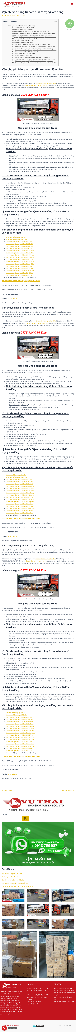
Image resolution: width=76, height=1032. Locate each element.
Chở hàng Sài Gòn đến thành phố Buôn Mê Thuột (17, 886)
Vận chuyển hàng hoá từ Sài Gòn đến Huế (15, 883)
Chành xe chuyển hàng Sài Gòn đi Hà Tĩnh (19, 275)
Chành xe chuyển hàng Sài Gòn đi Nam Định (20, 253)
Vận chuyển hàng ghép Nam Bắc (16, 237)
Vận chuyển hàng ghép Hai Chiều (16, 239)
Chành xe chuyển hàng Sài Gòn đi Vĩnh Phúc (20, 262)
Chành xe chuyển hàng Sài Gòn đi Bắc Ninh (19, 246)
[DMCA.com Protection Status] (38, 1025)
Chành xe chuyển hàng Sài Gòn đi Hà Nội (19, 241)
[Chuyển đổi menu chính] (72, 4)
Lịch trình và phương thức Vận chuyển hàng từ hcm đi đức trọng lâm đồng (33, 35)
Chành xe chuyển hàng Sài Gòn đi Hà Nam (19, 266)
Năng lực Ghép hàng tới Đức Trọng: (23, 29)
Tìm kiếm (5, 815)
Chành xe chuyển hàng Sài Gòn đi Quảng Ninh (20, 257)
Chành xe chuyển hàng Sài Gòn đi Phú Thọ (19, 259)
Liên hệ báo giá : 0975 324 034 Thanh (24, 27)
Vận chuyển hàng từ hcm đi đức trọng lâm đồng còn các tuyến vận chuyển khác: (35, 37)
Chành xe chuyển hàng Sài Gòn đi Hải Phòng (20, 255)
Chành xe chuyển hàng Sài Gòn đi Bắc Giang (20, 248)
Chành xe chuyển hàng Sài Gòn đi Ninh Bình (20, 268)
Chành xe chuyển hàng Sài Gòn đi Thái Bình (19, 244)
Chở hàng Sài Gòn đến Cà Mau (11, 877)
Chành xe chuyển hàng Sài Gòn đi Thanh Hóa (20, 270)
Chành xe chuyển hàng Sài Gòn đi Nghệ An (19, 273)
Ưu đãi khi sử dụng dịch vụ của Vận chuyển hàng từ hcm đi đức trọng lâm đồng (34, 33)
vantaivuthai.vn (12, 298)
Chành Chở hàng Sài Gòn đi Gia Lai (13, 880)
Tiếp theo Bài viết (68, 790)
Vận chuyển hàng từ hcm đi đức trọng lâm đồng (21, 26)
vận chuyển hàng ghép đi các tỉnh (36, 85)
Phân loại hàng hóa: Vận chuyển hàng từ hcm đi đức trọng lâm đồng (31, 31)
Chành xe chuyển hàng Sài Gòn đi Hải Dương (20, 250)
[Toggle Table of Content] (54, 21)
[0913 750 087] (4, 1028)
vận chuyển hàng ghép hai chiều (45, 83)
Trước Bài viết (7, 790)
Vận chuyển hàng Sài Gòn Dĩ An (12, 874)
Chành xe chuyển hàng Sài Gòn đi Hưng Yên (20, 264)
